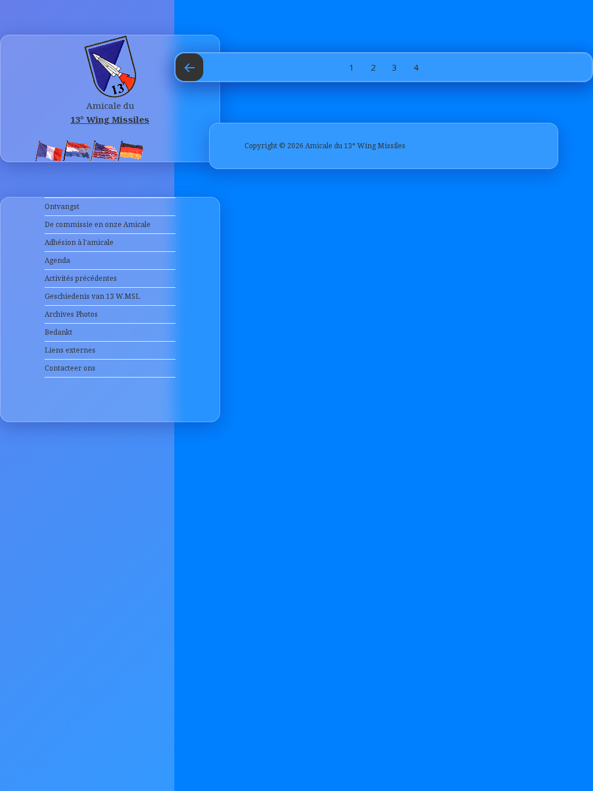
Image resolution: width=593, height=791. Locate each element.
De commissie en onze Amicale (98, 224)
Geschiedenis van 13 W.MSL (92, 296)
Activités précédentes (81, 278)
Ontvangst (62, 206)
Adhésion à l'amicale (79, 242)
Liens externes (70, 350)
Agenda (57, 260)
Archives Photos (71, 314)
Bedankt (58, 332)
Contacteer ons (70, 368)
